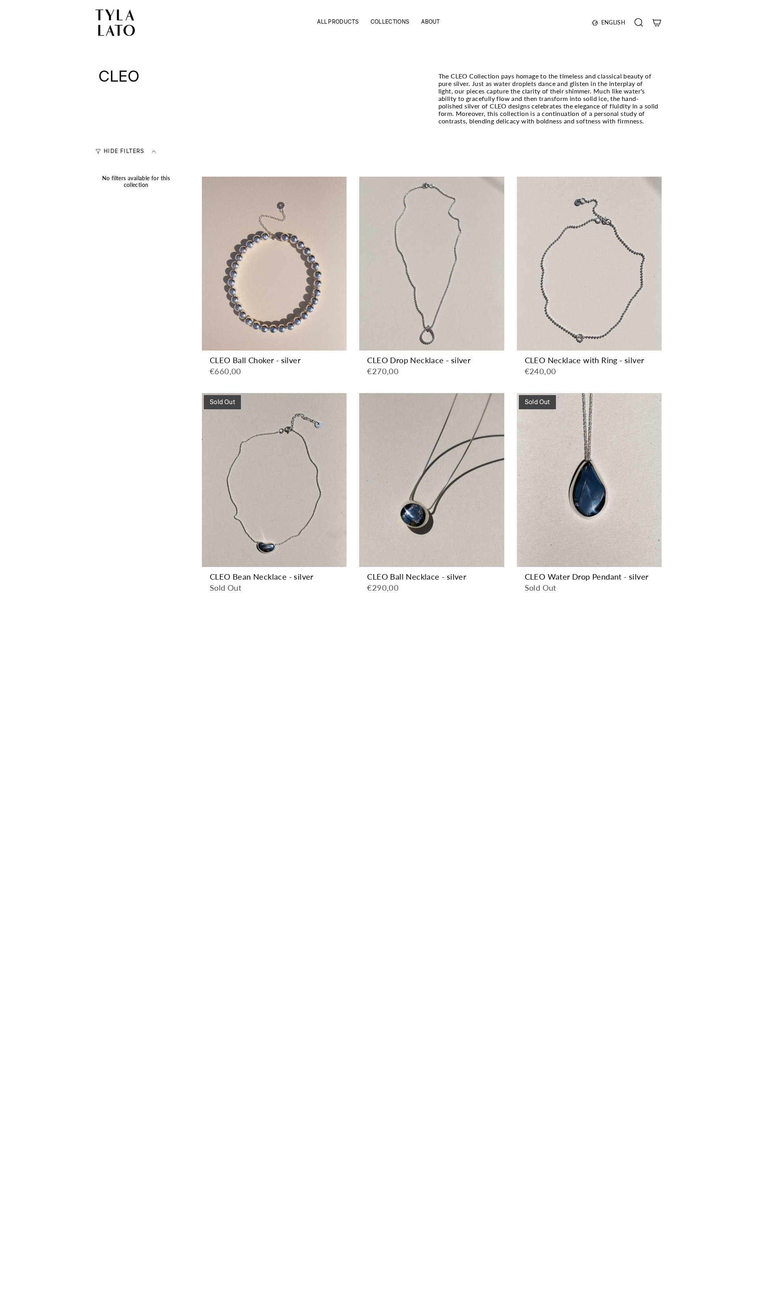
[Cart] (657, 22)
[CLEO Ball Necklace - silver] (431, 480)
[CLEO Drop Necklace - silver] (431, 264)
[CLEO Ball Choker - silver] (274, 264)
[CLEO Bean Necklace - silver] (274, 480)
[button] (338, 22)
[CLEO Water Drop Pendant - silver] (589, 480)
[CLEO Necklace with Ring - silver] (589, 264)
